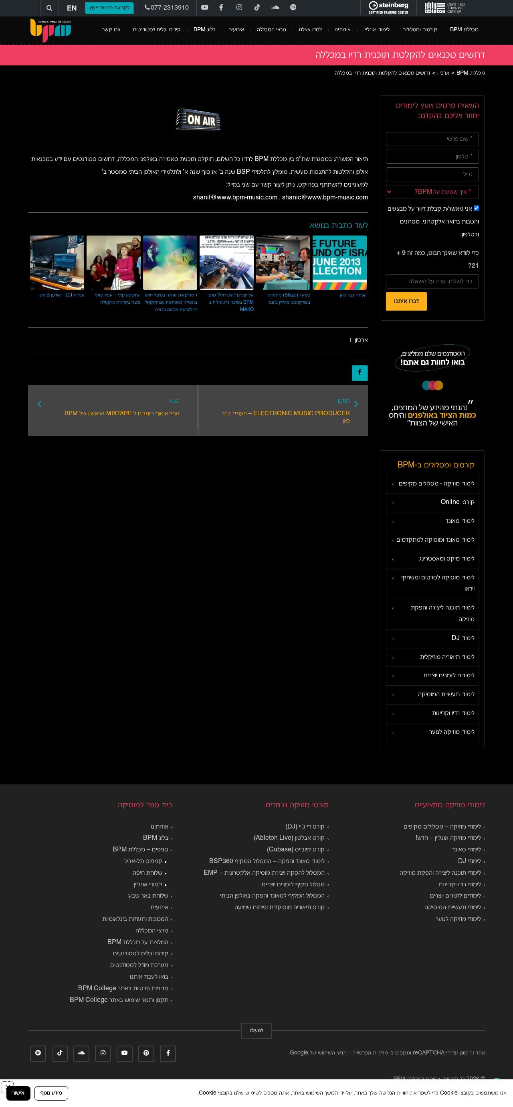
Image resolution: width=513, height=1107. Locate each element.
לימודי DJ (463, 638)
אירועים (236, 29)
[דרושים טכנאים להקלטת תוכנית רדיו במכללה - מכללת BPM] (50, 30)
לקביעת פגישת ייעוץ (109, 8)
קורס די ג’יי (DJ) (305, 827)
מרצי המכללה (271, 29)
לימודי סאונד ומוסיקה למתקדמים (435, 540)
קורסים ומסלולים (419, 29)
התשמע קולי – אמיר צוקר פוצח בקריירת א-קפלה (117, 299)
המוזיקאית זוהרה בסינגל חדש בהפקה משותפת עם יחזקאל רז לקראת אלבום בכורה (171, 302)
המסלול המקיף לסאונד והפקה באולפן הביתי (272, 896)
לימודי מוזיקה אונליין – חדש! (448, 838)
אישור (18, 1093)
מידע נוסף (51, 1093)
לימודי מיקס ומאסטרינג (447, 559)
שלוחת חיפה (147, 873)
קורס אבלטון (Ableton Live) (289, 838)
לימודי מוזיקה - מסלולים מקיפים (437, 484)
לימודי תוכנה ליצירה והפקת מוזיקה (443, 613)
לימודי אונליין (377, 29)
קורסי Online (458, 502)
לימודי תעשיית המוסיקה (446, 694)
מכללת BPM (464, 29)
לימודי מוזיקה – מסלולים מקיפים (442, 827)
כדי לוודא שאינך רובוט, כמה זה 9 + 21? (438, 259)
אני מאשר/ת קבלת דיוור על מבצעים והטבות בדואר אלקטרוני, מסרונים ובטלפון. (433, 222)
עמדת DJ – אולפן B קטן (61, 295)
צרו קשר (111, 29)
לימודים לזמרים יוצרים (449, 675)
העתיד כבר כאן (353, 295)
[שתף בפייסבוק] (360, 373)
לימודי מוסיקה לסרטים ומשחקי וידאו (438, 583)
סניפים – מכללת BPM (140, 850)
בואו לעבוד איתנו (149, 977)
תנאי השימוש (332, 1053)
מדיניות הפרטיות (370, 1053)
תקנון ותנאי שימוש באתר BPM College (119, 1000)
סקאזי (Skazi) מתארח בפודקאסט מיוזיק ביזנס (289, 299)
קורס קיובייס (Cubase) (296, 850)
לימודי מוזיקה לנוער (452, 732)
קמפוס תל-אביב (143, 861)
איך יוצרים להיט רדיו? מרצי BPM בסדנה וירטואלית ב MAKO (231, 302)
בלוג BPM (205, 29)
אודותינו (343, 29)
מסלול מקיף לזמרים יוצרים (293, 885)
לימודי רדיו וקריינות (453, 713)
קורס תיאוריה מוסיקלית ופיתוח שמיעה (279, 907)
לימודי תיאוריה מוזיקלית (447, 657)
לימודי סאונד (460, 521)
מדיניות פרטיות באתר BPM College (123, 988)
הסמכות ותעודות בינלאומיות (135, 919)
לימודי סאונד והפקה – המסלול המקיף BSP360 (267, 861)
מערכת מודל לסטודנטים (139, 965)
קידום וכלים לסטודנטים (157, 29)
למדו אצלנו (310, 29)
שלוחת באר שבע (148, 896)
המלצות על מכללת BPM (137, 942)
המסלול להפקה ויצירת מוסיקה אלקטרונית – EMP (264, 873)
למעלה (256, 1030)
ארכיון (361, 340)
